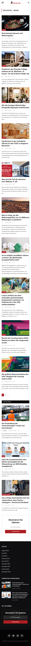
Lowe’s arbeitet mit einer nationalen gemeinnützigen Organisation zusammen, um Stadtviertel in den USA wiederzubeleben (13, 300)
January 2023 (5, 561)
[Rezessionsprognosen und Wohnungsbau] (15, 23)
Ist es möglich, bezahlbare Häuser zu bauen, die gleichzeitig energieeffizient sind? (15, 257)
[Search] (28, 3)
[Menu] (3, 3)
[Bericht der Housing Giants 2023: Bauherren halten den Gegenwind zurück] (15, 328)
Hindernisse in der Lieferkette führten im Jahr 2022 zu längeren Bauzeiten (15, 143)
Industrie (5, 420)
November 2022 (6, 566)
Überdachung (6, 494)
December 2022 (6, 564)
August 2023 (5, 550)
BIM (3, 456)
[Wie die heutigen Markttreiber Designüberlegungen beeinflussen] (15, 95)
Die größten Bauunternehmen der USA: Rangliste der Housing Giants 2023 (15, 376)
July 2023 (4, 553)
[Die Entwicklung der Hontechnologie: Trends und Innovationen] (15, 413)
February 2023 (6, 558)
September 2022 (6, 571)
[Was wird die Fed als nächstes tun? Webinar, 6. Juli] (15, 169)
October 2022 (5, 569)
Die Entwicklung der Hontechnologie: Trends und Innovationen (13, 425)
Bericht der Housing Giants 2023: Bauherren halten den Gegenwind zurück (15, 340)
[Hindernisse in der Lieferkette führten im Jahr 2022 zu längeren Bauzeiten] (15, 131)
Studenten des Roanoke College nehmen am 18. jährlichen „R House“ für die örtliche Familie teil (15, 71)
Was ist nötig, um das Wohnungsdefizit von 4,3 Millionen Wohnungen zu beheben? (15, 217)
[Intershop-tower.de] (15, 2)
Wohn (3, 29)
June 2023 (4, 556)
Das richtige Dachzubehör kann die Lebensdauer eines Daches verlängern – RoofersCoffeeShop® (15, 500)
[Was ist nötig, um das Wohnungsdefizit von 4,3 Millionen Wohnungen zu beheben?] (15, 205)
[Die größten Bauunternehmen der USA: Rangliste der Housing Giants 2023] (15, 364)
